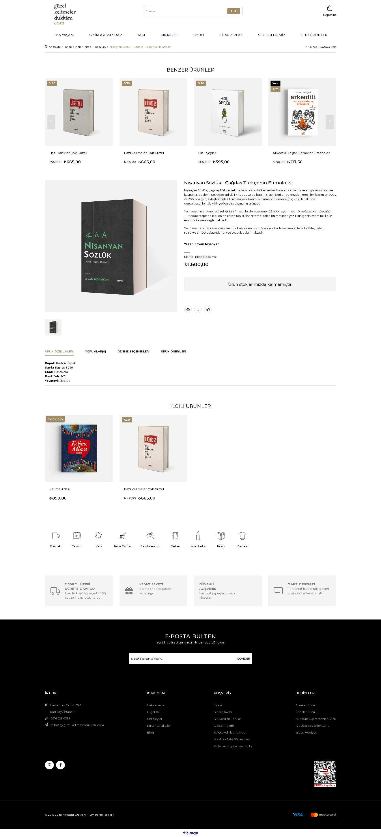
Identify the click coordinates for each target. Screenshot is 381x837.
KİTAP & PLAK (231, 35)
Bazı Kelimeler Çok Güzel (144, 153)
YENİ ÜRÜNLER (314, 35)
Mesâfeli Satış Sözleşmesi (232, 739)
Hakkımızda (155, 705)
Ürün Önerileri (173, 351)
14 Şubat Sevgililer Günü (312, 725)
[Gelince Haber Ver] (208, 309)
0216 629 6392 (60, 718)
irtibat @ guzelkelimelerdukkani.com (77, 725)
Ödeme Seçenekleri (133, 351)
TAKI (141, 35)
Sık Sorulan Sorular (227, 719)
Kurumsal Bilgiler (159, 725)
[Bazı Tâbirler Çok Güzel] (79, 112)
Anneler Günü (305, 705)
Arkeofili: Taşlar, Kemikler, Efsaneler (301, 153)
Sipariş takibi (223, 712)
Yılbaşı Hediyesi (306, 732)
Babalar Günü (305, 712)
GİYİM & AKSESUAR (105, 35)
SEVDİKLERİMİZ (271, 35)
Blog (150, 732)
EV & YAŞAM (64, 35)
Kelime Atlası (59, 489)
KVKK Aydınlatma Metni (230, 732)
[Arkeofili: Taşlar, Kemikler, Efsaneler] (302, 112)
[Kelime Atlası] (79, 449)
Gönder (243, 658)
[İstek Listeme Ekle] (188, 309)
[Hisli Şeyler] (228, 112)
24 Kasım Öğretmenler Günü (315, 719)
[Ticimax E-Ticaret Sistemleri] (190, 833)
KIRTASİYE (169, 35)
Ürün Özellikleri (59, 351)
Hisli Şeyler (207, 153)
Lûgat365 (153, 712)
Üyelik (218, 705)
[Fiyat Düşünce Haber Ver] (198, 309)
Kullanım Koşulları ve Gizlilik (233, 746)
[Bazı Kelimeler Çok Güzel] (153, 112)
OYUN (198, 35)
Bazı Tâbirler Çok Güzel (68, 153)
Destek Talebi (224, 725)
